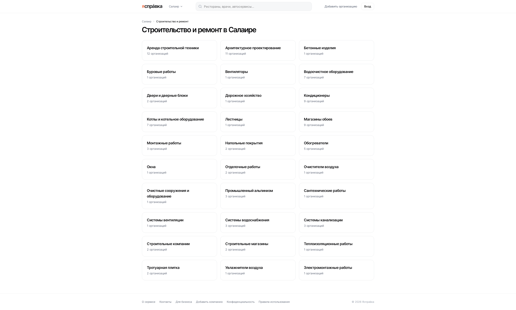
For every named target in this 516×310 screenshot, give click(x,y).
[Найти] (200, 6)
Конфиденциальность (241, 301)
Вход (367, 6)
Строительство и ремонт (172, 21)
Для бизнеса (184, 301)
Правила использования (274, 301)
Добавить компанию (209, 301)
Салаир (174, 6)
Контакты (165, 301)
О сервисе (148, 301)
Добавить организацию (341, 6)
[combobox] (254, 6)
